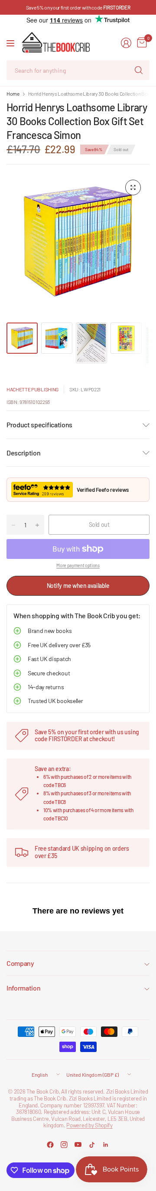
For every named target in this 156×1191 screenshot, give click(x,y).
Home (13, 93)
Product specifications (39, 424)
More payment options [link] (78, 565)
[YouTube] (78, 1145)
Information (23, 988)
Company (20, 963)
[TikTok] (92, 1145)
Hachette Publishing (32, 389)
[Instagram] (64, 1145)
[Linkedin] (106, 1145)
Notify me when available (78, 585)
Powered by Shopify (89, 1125)
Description (23, 453)
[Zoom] (133, 187)
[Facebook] (50, 1145)
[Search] (139, 70)
